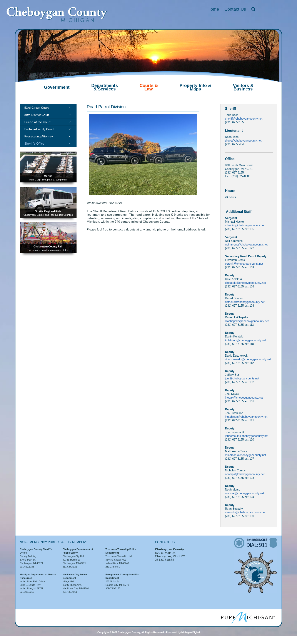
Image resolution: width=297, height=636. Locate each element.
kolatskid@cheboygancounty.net (245, 340)
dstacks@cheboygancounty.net (245, 302)
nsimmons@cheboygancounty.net (246, 244)
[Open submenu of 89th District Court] (69, 114)
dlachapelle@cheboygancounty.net (247, 321)
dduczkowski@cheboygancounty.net (248, 359)
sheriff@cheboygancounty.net (243, 118)
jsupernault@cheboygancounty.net (246, 435)
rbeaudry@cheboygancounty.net (245, 512)
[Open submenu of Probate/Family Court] (69, 129)
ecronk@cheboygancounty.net (244, 263)
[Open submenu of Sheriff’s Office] (69, 143)
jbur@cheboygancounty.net (242, 378)
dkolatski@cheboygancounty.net (245, 282)
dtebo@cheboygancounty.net (243, 140)
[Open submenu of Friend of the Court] (69, 122)
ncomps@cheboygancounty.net (245, 474)
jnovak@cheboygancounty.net (244, 397)
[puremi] (248, 613)
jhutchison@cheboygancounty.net (246, 416)
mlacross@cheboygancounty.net (245, 455)
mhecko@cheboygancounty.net (245, 225)
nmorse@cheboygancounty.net (244, 493)
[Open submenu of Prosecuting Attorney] (69, 136)
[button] (253, 9)
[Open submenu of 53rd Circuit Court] (69, 107)
